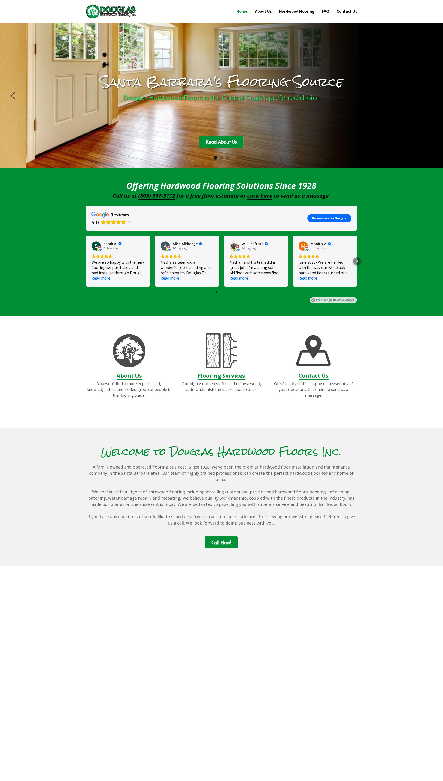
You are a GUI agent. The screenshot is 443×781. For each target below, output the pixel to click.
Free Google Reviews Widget (335, 300)
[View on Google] (96, 246)
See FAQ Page (221, 147)
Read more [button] (101, 278)
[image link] (111, 11)
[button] (86, 261)
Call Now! (221, 542)
